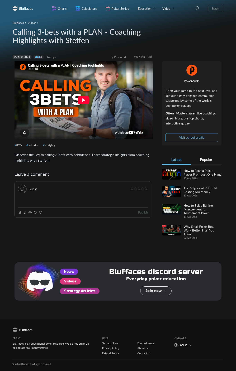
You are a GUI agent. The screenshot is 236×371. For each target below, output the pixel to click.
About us (142, 348)
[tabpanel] (191, 204)
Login (215, 8)
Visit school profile (191, 137)
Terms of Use (110, 343)
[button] (197, 8)
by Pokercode (119, 57)
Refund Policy (110, 353)
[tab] (176, 160)
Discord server (146, 343)
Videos (32, 22)
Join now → (156, 291)
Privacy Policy (110, 348)
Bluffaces (18, 22)
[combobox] (184, 345)
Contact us (144, 353)
